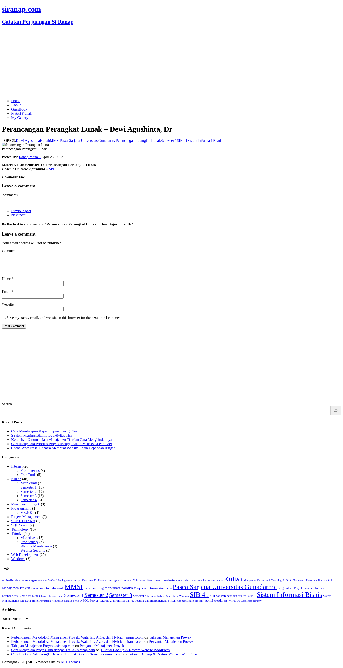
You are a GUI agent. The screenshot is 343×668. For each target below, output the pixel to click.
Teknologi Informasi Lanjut (116, 600)
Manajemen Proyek (25, 504)
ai (3, 580)
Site (51, 169)
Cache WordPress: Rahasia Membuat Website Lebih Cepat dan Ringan (63, 448)
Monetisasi (28, 538)
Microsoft (57, 588)
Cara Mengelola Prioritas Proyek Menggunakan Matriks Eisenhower (61, 444)
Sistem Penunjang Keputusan (47, 601)
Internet (16, 466)
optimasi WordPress (159, 588)
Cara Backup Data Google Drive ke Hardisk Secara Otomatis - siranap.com (66, 654)
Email (6, 291)
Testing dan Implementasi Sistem (155, 600)
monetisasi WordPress (120, 588)
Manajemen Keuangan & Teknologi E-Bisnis (268, 580)
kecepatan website (189, 580)
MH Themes (70, 662)
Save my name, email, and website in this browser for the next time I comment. (64, 318)
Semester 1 (169, 141)
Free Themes (30, 470)
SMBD (77, 600)
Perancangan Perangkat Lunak (138, 141)
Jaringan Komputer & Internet (127, 580)
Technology (20, 529)
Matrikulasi (29, 483)
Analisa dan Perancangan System (26, 580)
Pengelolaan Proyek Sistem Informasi (301, 588)
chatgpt (76, 580)
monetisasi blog (94, 588)
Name (7, 279)
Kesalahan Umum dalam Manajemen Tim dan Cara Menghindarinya (61, 440)
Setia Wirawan (181, 596)
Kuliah (45, 141)
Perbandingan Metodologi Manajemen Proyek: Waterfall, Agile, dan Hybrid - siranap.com (77, 637)
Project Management (26, 517)
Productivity (29, 542)
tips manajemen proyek (190, 601)
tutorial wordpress (215, 600)
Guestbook (19, 109)
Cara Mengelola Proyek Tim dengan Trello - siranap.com (53, 650)
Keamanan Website (161, 580)
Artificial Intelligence (59, 580)
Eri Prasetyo (100, 580)
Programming (21, 508)
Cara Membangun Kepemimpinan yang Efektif (45, 431)
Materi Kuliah (21, 113)
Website (8, 304)
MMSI (55, 141)
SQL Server (20, 525)
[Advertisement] (172, 62)
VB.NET (27, 512)
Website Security (33, 550)
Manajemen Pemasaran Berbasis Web (312, 580)
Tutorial (17, 534)
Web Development (25, 555)
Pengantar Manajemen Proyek (171, 641)
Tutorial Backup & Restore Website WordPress (135, 650)
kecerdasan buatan (213, 580)
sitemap (68, 601)
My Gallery (19, 118)
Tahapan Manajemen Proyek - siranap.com (42, 646)
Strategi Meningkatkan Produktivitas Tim (41, 435)
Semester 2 (29, 491)
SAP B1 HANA (23, 521)
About (16, 105)
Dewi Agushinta (28, 141)
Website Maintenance (36, 546)
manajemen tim (40, 588)
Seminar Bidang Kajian (159, 596)
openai (141, 588)
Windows (18, 559)
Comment (9, 251)
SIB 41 (182, 141)
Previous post (21, 211)
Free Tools (28, 475)
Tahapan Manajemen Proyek (170, 637)
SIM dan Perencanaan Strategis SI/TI (233, 595)
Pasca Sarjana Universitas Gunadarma (88, 141)
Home (15, 101)
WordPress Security (251, 601)
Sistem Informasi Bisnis (204, 141)
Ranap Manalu (30, 157)
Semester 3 (29, 496)
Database (87, 580)
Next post (18, 215)
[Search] (335, 410)
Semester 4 (29, 500)
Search (7, 404)
